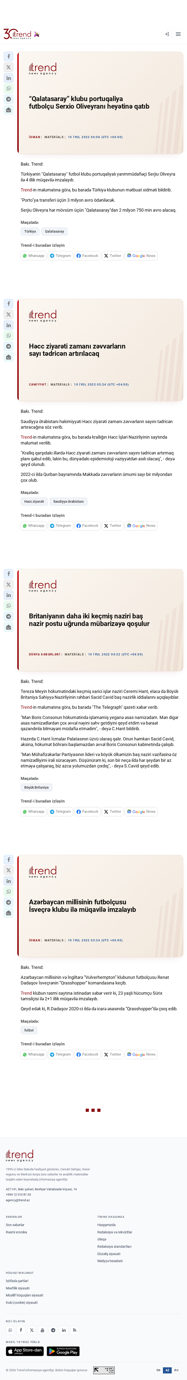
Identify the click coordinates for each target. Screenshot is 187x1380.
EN (158, 1370)
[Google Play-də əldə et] (63, 1351)
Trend (26, 189)
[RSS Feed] (74, 1330)
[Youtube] (42, 1330)
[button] (8, 56)
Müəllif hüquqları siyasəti (24, 1295)
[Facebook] (21, 1330)
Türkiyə (30, 231)
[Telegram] (53, 1330)
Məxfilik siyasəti (17, 1288)
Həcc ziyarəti (34, 501)
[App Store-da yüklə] (25, 1351)
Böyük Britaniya (36, 787)
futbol (29, 1030)
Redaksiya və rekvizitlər (114, 1232)
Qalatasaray (54, 231)
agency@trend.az (18, 1200)
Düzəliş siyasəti (108, 1254)
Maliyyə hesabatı (110, 1261)
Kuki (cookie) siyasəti (21, 1302)
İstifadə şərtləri (17, 1281)
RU (176, 1370)
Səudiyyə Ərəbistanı (68, 501)
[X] (31, 1330)
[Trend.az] (22, 34)
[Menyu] (178, 34)
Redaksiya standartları (114, 1246)
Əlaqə (101, 1239)
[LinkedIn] (63, 1330)
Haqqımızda (106, 1225)
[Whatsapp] (10, 1330)
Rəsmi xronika (16, 1232)
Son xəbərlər (15, 1225)
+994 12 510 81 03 (18, 1194)
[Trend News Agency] (19, 1156)
